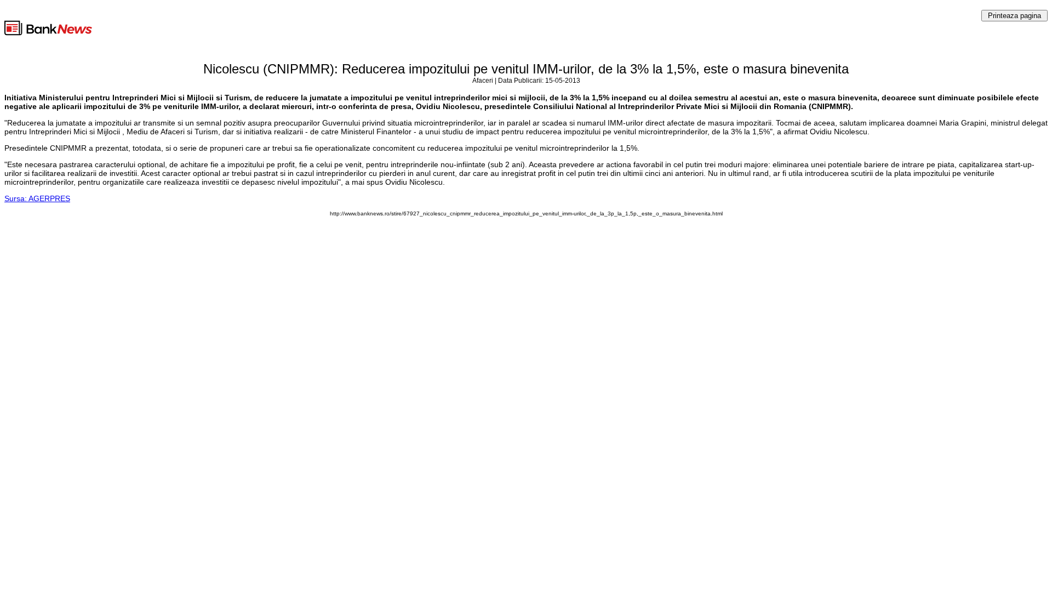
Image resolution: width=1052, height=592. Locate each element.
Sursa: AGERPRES (37, 198)
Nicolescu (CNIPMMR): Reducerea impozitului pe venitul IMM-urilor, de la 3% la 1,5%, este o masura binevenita (526, 68)
